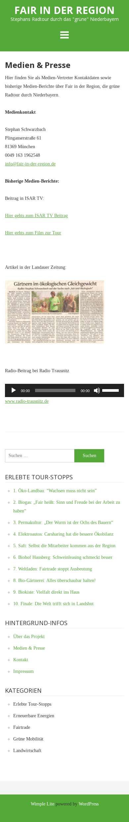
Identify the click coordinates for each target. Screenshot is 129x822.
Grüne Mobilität (28, 738)
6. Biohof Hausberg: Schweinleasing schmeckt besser (62, 557)
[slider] (111, 390)
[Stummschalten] (97, 390)
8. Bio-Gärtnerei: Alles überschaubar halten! (54, 580)
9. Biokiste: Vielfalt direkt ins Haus (46, 592)
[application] (64, 390)
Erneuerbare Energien (33, 715)
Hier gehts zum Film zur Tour (33, 232)
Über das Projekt (29, 636)
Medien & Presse (29, 648)
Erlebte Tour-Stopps (32, 704)
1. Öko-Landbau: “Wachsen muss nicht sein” (55, 490)
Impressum (23, 671)
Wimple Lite (42, 803)
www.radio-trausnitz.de (27, 401)
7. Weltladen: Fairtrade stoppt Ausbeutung (52, 568)
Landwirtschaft (27, 750)
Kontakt (20, 659)
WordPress (89, 803)
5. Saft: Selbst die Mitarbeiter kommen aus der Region (64, 545)
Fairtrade (21, 727)
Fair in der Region (64, 10)
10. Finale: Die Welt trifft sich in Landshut (53, 603)
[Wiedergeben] (13, 390)
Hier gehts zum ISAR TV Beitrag (36, 215)
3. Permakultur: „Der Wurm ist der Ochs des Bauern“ (63, 522)
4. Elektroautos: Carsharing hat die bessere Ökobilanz (63, 534)
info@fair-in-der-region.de (30, 163)
